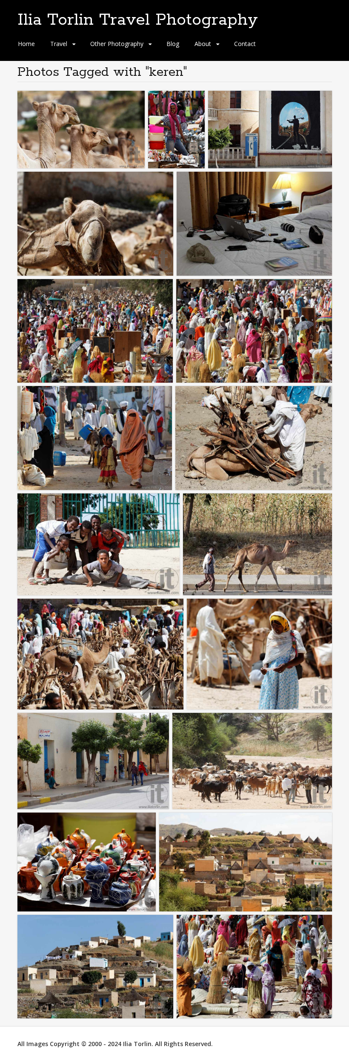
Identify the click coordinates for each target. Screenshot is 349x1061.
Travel (58, 44)
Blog (172, 44)
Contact (245, 44)
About (203, 44)
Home (26, 44)
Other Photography (116, 44)
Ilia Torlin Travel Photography (137, 20)
